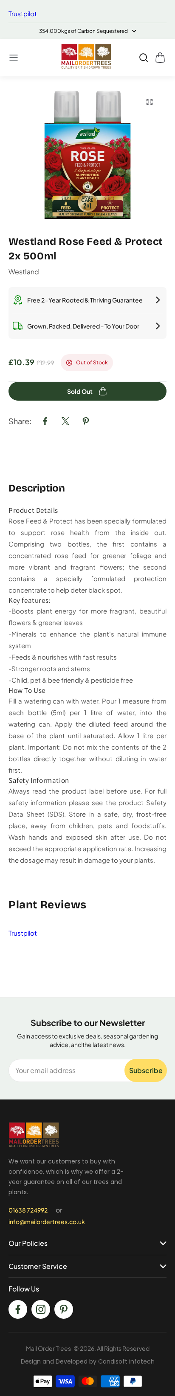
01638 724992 (28, 1210)
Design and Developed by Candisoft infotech (88, 1361)
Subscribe (146, 1070)
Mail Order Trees (48, 1348)
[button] (14, 57)
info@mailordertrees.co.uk (46, 1221)
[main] (87, 536)
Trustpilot (22, 13)
